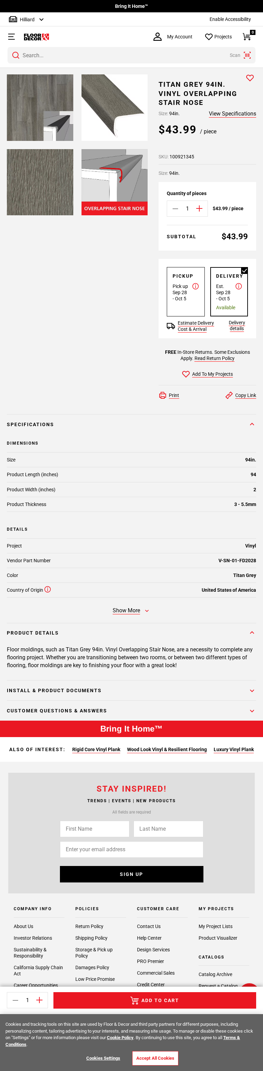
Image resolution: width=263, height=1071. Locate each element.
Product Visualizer (218, 938)
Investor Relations (33, 938)
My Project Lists (216, 926)
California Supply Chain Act (38, 970)
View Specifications (232, 113)
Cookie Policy (120, 1037)
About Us (23, 926)
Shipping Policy (91, 938)
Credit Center (151, 984)
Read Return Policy (215, 358)
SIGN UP (131, 874)
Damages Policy (92, 967)
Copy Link (245, 395)
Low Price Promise (95, 979)
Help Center (149, 938)
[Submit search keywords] (16, 55)
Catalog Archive (215, 974)
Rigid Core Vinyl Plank (96, 749)
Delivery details (237, 325)
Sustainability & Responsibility (30, 953)
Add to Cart (160, 1000)
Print (174, 395)
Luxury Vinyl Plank (234, 749)
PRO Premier (150, 961)
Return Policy (89, 926)
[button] (8, 37)
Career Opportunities (36, 985)
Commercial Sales (156, 973)
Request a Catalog (218, 986)
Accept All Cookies (155, 1058)
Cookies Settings (103, 1058)
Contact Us (149, 926)
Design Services (153, 949)
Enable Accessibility (230, 19)
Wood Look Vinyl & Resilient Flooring (167, 749)
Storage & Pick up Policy (94, 953)
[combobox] (131, 55)
